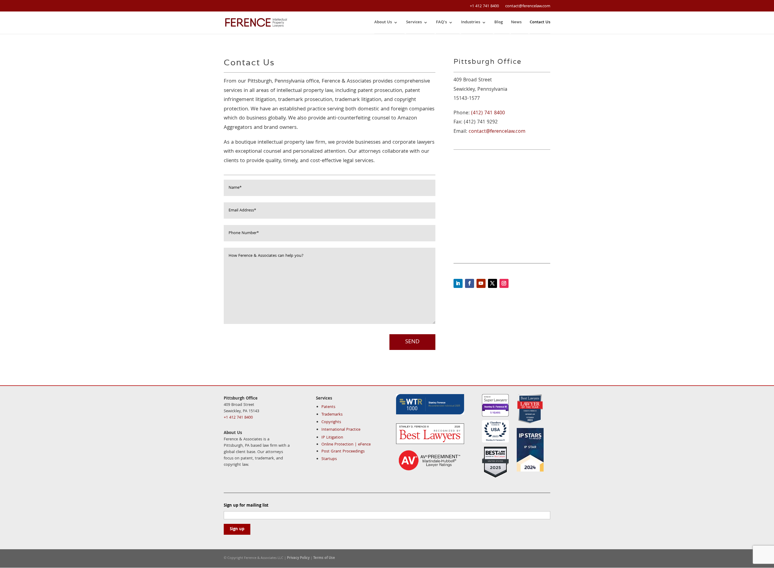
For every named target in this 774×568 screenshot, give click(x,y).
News (516, 22)
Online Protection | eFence (346, 444)
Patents (328, 407)
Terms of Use (324, 558)
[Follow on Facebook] (469, 283)
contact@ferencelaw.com (497, 132)
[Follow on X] (492, 283)
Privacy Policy (298, 558)
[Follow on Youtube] (481, 283)
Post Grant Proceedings (343, 451)
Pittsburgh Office (241, 398)
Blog (498, 22)
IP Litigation (332, 437)
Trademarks (332, 414)
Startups (329, 459)
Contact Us (540, 22)
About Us (383, 22)
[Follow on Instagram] (504, 283)
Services (414, 22)
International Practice (340, 429)
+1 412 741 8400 (484, 6)
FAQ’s (441, 22)
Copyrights (331, 422)
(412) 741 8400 (488, 113)
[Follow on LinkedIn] (458, 283)
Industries (470, 22)
